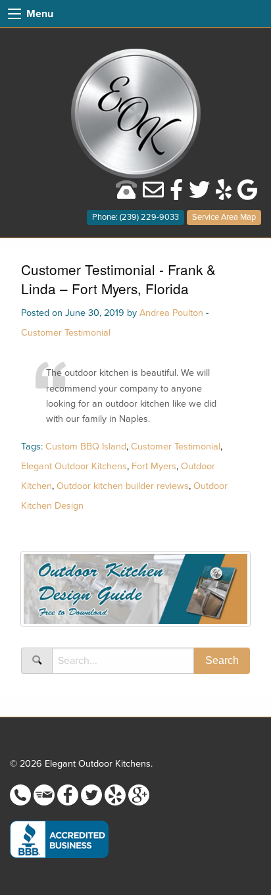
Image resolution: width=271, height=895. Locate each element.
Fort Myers (154, 466)
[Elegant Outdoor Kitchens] (135, 112)
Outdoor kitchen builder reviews (123, 486)
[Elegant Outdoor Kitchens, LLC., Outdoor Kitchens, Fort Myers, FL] (59, 839)
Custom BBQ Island (85, 446)
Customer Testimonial (66, 332)
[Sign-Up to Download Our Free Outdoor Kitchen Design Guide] (135, 594)
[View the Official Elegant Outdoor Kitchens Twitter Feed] (199, 194)
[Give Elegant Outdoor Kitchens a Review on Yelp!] (224, 194)
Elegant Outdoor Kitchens (74, 466)
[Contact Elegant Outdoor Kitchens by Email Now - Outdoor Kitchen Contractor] (153, 194)
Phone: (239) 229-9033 (135, 217)
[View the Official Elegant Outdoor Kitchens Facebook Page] (176, 194)
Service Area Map (224, 217)
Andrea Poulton (171, 313)
